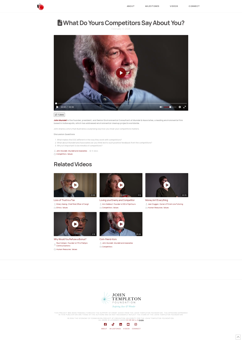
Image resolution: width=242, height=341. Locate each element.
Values (70, 154)
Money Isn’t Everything (156, 200)
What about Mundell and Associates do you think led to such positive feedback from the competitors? (104, 142)
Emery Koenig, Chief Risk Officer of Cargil (72, 204)
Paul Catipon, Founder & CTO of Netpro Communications (72, 244)
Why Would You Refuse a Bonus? (70, 239)
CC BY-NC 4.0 (132, 320)
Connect (136, 329)
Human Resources (155, 207)
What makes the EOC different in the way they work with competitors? (89, 139)
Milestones (115, 329)
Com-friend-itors (108, 239)
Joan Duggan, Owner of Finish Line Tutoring (165, 204)
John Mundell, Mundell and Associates (71, 151)
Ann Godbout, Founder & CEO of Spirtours (119, 204)
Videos (126, 329)
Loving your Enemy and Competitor (117, 200)
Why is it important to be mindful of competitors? (80, 145)
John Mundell (60, 120)
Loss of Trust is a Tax (64, 200)
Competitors (61, 154)
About (104, 329)
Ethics (58, 207)
